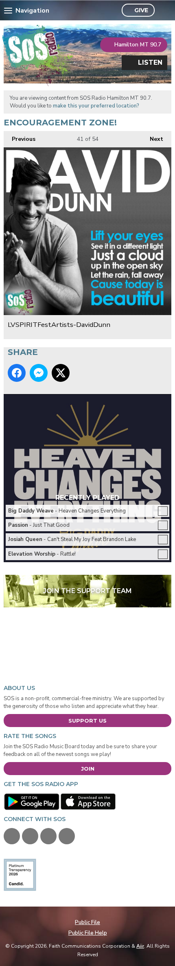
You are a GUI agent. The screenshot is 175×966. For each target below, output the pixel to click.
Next (152, 139)
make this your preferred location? (96, 106)
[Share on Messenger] (39, 373)
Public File (87, 922)
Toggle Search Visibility (163, 10)
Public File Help (87, 933)
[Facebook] (12, 836)
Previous (19, 139)
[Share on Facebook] (17, 373)
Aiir (140, 946)
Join (87, 768)
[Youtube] (48, 836)
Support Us (87, 720)
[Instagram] (67, 836)
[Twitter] (30, 836)
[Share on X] (61, 373)
